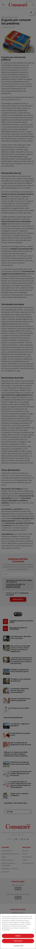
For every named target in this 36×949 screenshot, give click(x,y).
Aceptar (18, 936)
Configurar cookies (18, 945)
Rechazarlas (18, 941)
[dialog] (18, 931)
